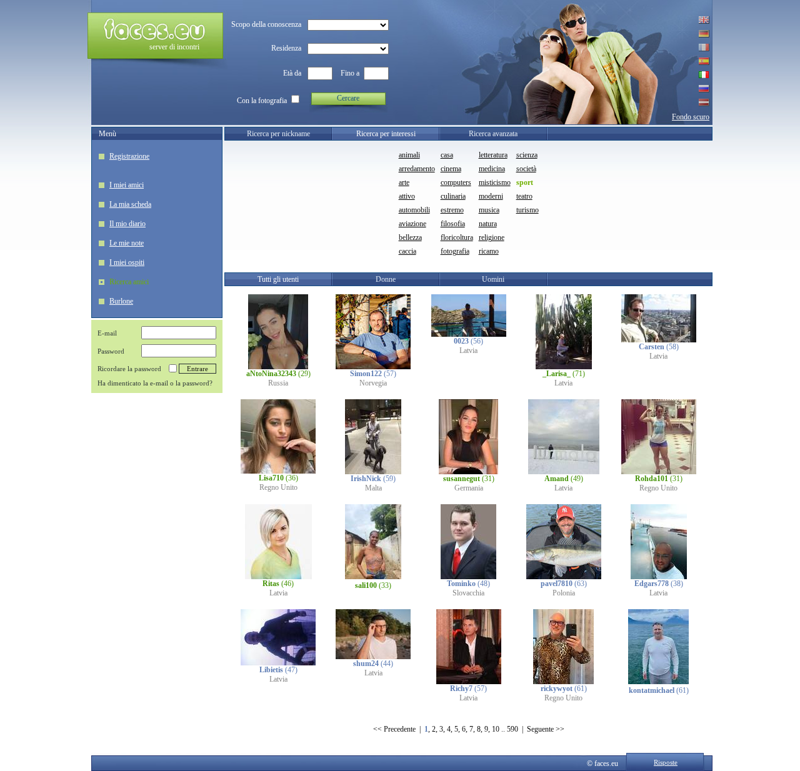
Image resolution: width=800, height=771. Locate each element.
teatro (524, 196)
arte (404, 182)
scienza (527, 155)
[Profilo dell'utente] (278, 366)
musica (489, 210)
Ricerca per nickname (278, 133)
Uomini (493, 279)
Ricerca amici (129, 281)
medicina (492, 168)
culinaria (453, 196)
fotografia (455, 251)
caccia (407, 251)
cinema (451, 168)
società (526, 168)
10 (495, 729)
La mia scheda (130, 204)
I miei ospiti (126, 262)
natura (488, 223)
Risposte (666, 762)
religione (491, 237)
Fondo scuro (690, 116)
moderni (491, 196)
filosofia (453, 223)
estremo (452, 210)
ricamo (489, 251)
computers (456, 182)
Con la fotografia (262, 100)
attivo (407, 196)
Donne (386, 279)
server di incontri (174, 46)
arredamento (417, 168)
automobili (414, 210)
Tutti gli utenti (278, 279)
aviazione (412, 223)
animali (409, 155)
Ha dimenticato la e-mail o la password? (155, 383)
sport (524, 182)
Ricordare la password (129, 368)
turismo (527, 210)
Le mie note (126, 243)
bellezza (410, 237)
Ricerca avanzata (493, 133)
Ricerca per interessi (386, 133)
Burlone (121, 301)
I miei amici (126, 185)
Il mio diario (127, 223)
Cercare (348, 98)
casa (447, 155)
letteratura (493, 155)
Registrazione (129, 156)
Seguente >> (545, 729)
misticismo (495, 182)
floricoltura (457, 237)
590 (512, 729)
